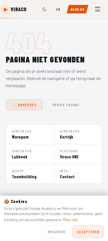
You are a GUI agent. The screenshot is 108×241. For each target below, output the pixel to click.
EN (58, 9)
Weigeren (56, 231)
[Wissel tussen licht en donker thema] (44, 9)
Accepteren (88, 231)
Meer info (70, 219)
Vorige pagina (65, 105)
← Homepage (24, 105)
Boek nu (77, 9)
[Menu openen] (97, 9)
